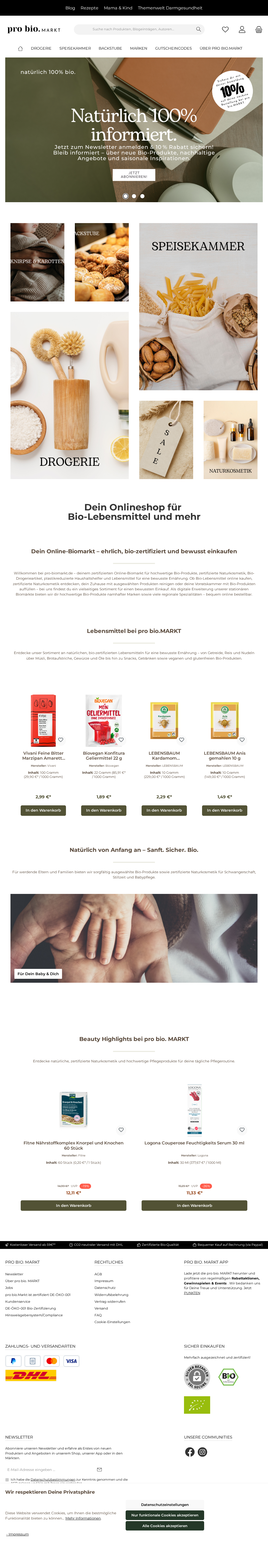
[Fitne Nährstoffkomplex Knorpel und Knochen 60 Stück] (73, 1110)
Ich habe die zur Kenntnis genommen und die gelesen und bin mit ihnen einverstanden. (69, 1481)
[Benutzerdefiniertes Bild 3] (61, 1361)
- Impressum (17, 1534)
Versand (101, 1308)
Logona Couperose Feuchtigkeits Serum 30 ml (194, 1143)
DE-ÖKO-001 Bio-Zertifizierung (30, 1308)
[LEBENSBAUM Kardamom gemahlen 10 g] (164, 721)
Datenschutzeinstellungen (165, 1505)
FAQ (98, 1315)
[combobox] (133, 29)
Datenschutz (104, 1288)
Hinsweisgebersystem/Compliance (34, 1315)
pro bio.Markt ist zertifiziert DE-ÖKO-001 (38, 1295)
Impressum (103, 1281)
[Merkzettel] (225, 29)
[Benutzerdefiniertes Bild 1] (13, 1361)
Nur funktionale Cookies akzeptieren (164, 1515)
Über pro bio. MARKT (22, 1281)
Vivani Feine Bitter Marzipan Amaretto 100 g (43, 756)
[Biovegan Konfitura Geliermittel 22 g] (103, 721)
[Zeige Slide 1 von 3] (126, 196)
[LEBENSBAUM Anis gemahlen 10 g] (224, 721)
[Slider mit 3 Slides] (134, 129)
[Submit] (99, 1470)
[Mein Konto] (242, 29)
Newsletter (14, 1274)
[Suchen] (199, 29)
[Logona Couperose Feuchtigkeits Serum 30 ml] (194, 1110)
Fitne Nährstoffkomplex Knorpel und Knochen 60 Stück (74, 1146)
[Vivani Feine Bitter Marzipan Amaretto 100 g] (43, 721)
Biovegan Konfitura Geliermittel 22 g (104, 756)
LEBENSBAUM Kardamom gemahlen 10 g (164, 756)
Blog (70, 8)
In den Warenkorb (43, 810)
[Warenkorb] (257, 29)
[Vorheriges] (14, 755)
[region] (134, 755)
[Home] (24, 48)
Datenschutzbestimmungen (53, 1479)
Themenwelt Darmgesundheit (170, 8)
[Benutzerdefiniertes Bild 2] (32, 1361)
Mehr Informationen (83, 1518)
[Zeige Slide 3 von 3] (142, 196)
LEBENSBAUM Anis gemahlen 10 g (224, 756)
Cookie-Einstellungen (112, 1322)
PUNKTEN (192, 1293)
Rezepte (89, 8)
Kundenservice (17, 1302)
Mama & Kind (118, 8)
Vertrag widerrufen (110, 1302)
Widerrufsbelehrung (111, 1295)
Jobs (9, 1288)
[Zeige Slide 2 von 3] (134, 196)
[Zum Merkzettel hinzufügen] (60, 740)
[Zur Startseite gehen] (34, 29)
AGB (98, 1274)
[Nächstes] (254, 755)
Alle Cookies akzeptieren (164, 1526)
